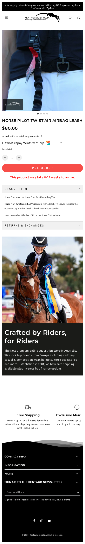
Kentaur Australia (37, 535)
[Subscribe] (78, 492)
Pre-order (42, 168)
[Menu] (6, 17)
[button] (70, 17)
